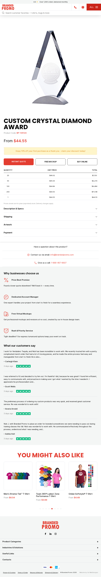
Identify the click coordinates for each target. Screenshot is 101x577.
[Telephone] (75, 7)
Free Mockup (50, 162)
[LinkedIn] (50, 533)
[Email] (83, 7)
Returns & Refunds (36, 572)
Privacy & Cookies (9, 572)
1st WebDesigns (92, 572)
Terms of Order (23, 572)
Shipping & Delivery (51, 572)
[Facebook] (45, 533)
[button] (40, 508)
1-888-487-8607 (59, 263)
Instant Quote (19, 162)
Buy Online (82, 162)
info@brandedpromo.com (62, 255)
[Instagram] (56, 533)
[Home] (8, 7)
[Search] (3, 12)
